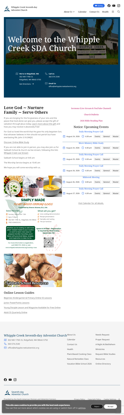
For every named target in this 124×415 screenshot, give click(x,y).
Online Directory (103, 363)
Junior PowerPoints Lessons (16, 302)
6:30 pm (88, 148)
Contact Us (94, 11)
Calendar (82, 11)
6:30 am (88, 136)
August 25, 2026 (73, 159)
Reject (96, 406)
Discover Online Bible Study (16, 142)
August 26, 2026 (73, 170)
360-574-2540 (54, 76)
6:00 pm (88, 182)
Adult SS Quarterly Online (15, 312)
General (106, 136)
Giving (100, 5)
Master (116, 136)
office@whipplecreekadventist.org (62, 86)
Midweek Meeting (91, 177)
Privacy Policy (79, 399)
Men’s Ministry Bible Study (91, 143)
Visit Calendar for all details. (91, 203)
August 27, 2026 (73, 193)
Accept (110, 406)
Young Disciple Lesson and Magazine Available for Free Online (32, 307)
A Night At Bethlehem (105, 344)
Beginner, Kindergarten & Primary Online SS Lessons (28, 297)
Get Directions (25, 84)
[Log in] (119, 399)
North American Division (27, 399)
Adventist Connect (48, 399)
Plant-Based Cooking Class (79, 354)
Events (97, 136)
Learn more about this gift (44, 124)
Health (105, 11)
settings (81, 408)
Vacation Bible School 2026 (79, 363)
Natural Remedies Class (78, 359)
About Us (68, 11)
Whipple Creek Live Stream (16, 153)
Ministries (100, 349)
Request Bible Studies (105, 354)
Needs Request (102, 334)
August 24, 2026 (73, 136)
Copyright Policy (94, 399)
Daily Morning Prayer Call (91, 131)
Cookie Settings (110, 399)
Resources (100, 359)
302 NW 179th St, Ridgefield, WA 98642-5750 (28, 340)
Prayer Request (103, 339)
